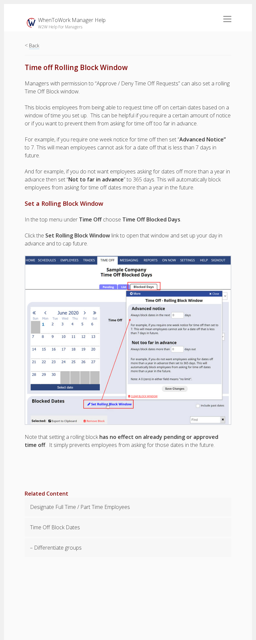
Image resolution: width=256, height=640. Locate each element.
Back (34, 45)
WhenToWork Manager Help (72, 20)
